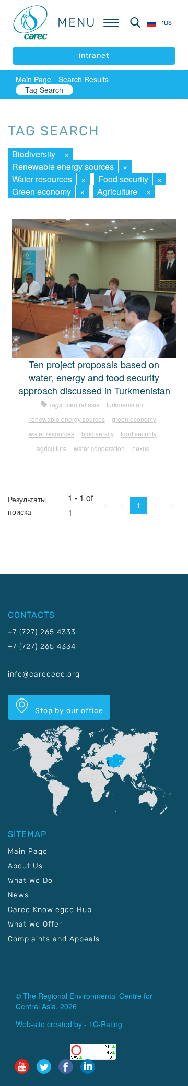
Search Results (83, 79)
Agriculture (117, 191)
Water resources (42, 179)
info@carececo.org (44, 674)
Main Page (33, 79)
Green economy (41, 191)
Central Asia (83, 404)
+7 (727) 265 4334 (42, 646)
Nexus (140, 448)
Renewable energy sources (63, 166)
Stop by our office (68, 710)
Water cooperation (99, 448)
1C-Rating (105, 1024)
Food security (123, 179)
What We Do (30, 880)
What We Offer (35, 924)
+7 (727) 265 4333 (42, 632)
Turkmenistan (125, 404)
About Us (25, 866)
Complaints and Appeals (54, 938)
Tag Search (44, 89)
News (18, 895)
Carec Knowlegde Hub (50, 909)
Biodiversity (33, 154)
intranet (94, 55)
